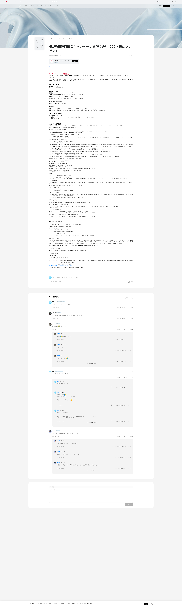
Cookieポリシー (90, 603)
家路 (53, 371)
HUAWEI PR (57, 60)
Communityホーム (18, 6)
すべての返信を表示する (92, 363)
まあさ (53, 323)
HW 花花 (54, 301)
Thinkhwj (54, 312)
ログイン (166, 5)
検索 (160, 5)
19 (41, 42)
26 (37, 42)
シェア (37, 47)
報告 (132, 282)
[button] (168, 2)
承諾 (146, 604)
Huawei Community (52, 38)
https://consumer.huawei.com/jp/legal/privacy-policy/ (60, 265)
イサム (53, 430)
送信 (129, 504)
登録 (174, 5)
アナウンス (65, 38)
